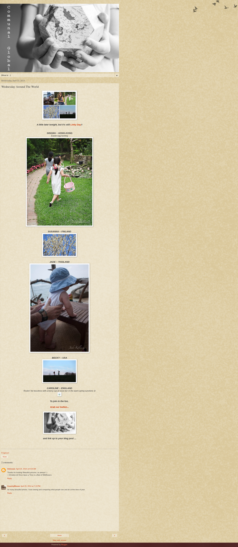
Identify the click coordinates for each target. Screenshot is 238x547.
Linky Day (75, 124)
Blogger (64, 545)
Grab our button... (59, 407)
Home (60, 535)
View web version (59, 540)
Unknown (11, 469)
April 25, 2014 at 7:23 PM (30, 486)
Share (5, 457)
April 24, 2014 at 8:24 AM (26, 469)
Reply (9, 478)
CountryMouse (13, 486)
